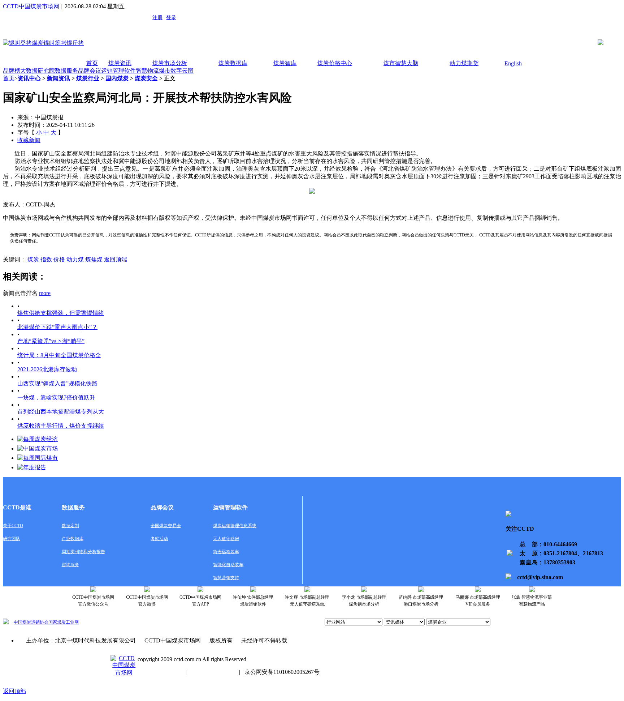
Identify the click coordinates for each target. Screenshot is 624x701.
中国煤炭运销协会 (31, 622)
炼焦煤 (94, 259)
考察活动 (159, 538)
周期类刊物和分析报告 (83, 551)
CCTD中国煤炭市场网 (31, 6)
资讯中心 (29, 78)
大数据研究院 (37, 71)
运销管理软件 (118, 71)
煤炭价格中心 (334, 63)
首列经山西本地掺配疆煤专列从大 (60, 412)
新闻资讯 (58, 78)
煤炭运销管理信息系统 (234, 525)
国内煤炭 (117, 78)
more (45, 293)
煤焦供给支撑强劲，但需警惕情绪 (60, 313)
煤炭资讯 (119, 63)
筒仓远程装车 (226, 551)
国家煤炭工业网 (63, 622)
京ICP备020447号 (159, 672)
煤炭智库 (284, 63)
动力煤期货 (464, 63)
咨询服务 (70, 564)
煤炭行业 (87, 78)
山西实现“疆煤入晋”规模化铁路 (57, 383)
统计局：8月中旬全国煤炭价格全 (59, 355)
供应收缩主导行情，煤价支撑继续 (60, 426)
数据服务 (66, 71)
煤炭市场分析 (169, 63)
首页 (92, 63)
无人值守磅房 (226, 538)
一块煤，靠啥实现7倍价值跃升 (56, 397)
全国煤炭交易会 (166, 525)
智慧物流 (147, 71)
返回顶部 (14, 691)
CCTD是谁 (17, 507)
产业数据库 (72, 538)
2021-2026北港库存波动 (47, 369)
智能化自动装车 (228, 564)
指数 (46, 259)
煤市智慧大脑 (401, 63)
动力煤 (75, 259)
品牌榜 (11, 71)
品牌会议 (89, 71)
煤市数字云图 (176, 71)
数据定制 (70, 525)
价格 (59, 259)
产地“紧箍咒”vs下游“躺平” (50, 341)
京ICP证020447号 (213, 672)
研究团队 (11, 538)
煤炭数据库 (232, 63)
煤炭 (33, 259)
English (513, 63)
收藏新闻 (28, 140)
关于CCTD (13, 525)
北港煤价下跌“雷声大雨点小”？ (57, 327)
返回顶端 (115, 259)
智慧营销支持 (226, 577)
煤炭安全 (146, 78)
